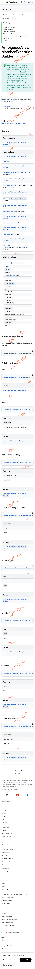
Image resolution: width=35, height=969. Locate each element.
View (15, 211)
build (5, 161)
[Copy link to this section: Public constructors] (25, 337)
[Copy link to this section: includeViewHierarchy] (22, 455)
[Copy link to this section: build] (7, 370)
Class (11, 283)
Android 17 (4, 872)
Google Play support (7, 922)
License (10, 955)
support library (11, 67)
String (7, 306)
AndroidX (23, 72)
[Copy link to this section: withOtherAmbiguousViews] (27, 508)
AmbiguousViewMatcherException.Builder (18, 409)
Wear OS (4, 855)
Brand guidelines (19, 955)
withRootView (8, 211)
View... (24, 198)
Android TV (4, 864)
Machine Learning (6, 833)
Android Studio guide (7, 897)
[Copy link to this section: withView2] (12, 666)
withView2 (6, 234)
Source (3, 814)
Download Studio (6, 906)
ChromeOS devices (7, 858)
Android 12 (4, 886)
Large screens (5, 852)
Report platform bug (7, 916)
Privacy (3, 842)
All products (5, 949)
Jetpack (14, 74)
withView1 (6, 223)
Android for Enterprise (8, 808)
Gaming (3, 830)
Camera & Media (6, 839)
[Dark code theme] (32, 351)
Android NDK (5, 909)
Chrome (3, 940)
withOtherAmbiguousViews (12, 198)
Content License (22, 782)
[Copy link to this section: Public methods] (20, 363)
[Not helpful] (16, 18)
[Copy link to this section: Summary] (13, 131)
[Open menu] (3, 2)
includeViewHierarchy (11, 185)
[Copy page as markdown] (21, 56)
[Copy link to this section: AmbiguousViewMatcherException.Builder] (9, 346)
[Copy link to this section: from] (8, 402)
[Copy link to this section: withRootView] (15, 560)
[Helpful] (13, 18)
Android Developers (6, 15)
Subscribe (25, 960)
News (3, 816)
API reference (8, 9)
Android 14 (4, 881)
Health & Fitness (6, 836)
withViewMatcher (6, 246)
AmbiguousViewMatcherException (14, 123)
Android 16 (4, 875)
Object (10, 101)
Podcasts (4, 822)
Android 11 (4, 889)
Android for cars (6, 861)
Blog (2, 819)
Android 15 (4, 878)
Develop (17, 15)
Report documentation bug (9, 919)
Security (3, 811)
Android (3, 805)
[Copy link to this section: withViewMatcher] (18, 719)
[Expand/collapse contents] (12, 23)
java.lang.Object (6, 106)
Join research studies (7, 925)
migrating (10, 81)
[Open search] (21, 2)
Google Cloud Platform (8, 946)
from (5, 172)
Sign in (30, 2)
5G (2, 845)
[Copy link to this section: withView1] (12, 613)
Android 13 (4, 883)
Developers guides (6, 900)
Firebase (4, 943)
